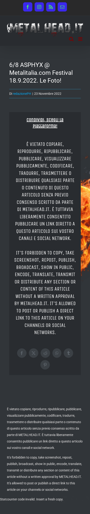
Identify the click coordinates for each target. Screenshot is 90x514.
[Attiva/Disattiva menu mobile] (80, 39)
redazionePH (22, 93)
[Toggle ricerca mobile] (71, 39)
